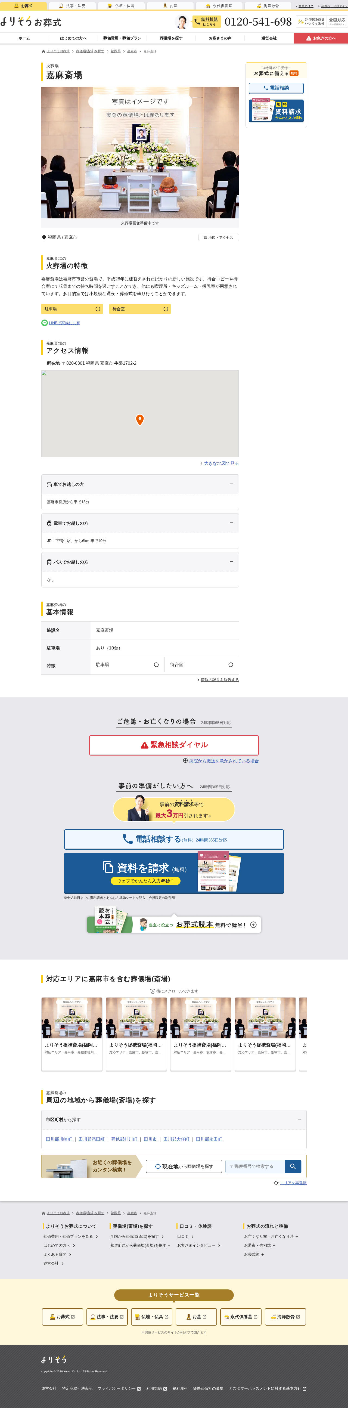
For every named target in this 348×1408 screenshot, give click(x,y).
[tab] (23, 6)
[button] (218, 237)
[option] (71, 1235)
